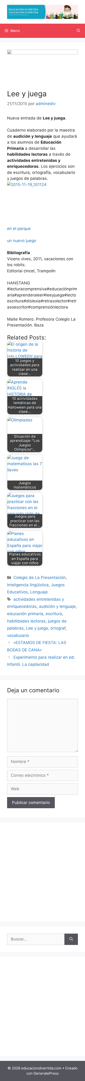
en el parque (19, 228)
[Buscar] (71, 939)
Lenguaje (39, 592)
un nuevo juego (21, 240)
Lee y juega (37, 628)
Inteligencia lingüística (28, 584)
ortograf (57, 628)
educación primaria (25, 613)
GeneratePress (46, 1073)
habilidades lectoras (26, 621)
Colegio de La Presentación (39, 577)
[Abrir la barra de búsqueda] (78, 31)
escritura (54, 613)
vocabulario (18, 635)
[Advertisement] (42, 872)
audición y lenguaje (57, 606)
